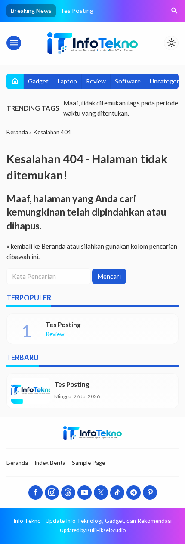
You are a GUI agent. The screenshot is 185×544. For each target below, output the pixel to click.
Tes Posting (76, 10)
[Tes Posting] (30, 391)
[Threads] (68, 492)
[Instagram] (52, 492)
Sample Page (88, 462)
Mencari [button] (109, 276)
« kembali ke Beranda (35, 246)
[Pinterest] (150, 492)
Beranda (17, 462)
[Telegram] (133, 492)
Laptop (67, 81)
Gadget (38, 81)
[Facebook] (35, 492)
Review (96, 81)
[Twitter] (101, 492)
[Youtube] (84, 492)
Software (128, 81)
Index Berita (49, 462)
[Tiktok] (117, 492)
